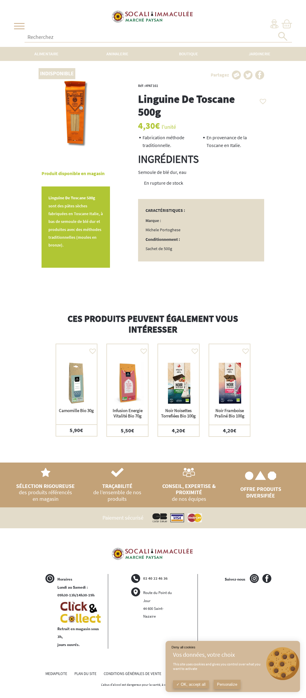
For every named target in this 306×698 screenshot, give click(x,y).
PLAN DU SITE (85, 673)
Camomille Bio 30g (76, 410)
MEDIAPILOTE (56, 673)
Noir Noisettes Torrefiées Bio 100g (178, 413)
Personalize (227, 684)
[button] (261, 99)
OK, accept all (193, 684)
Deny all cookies (183, 647)
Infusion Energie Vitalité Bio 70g (128, 413)
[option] (76, 390)
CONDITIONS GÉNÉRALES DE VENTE (132, 673)
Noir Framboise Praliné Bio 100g (229, 413)
